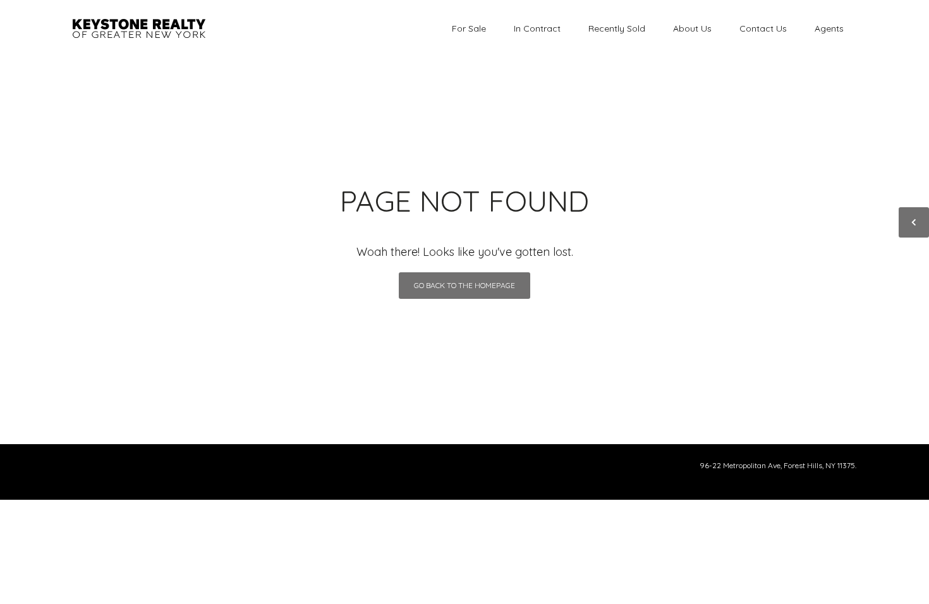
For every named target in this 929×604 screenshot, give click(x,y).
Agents (829, 28)
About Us (692, 28)
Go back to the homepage (464, 285)
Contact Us (763, 28)
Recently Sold (616, 28)
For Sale (469, 28)
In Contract (537, 28)
